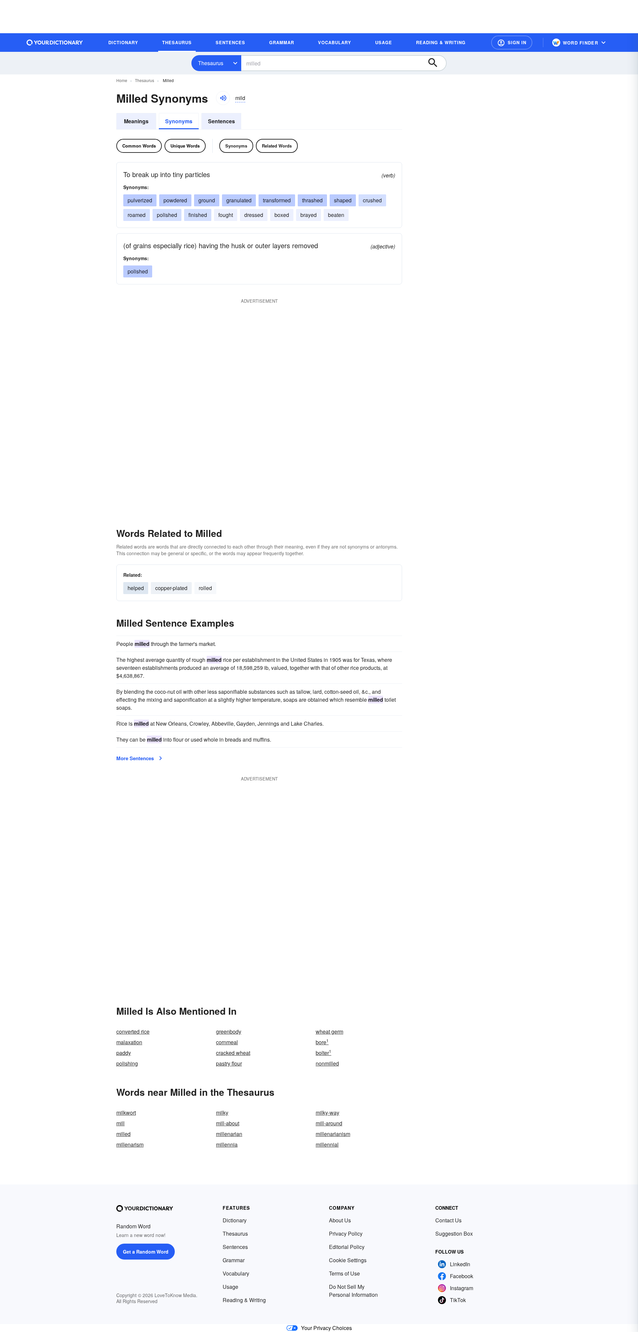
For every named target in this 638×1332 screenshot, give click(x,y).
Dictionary (235, 1220)
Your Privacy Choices (326, 1328)
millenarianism (333, 1134)
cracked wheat (233, 1053)
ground (206, 200)
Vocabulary (236, 1273)
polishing (127, 1063)
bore (322, 1042)
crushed (372, 200)
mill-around (329, 1123)
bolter (323, 1053)
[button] (511, 43)
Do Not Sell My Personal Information (353, 1290)
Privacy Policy (346, 1233)
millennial (327, 1144)
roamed (137, 215)
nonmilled (327, 1063)
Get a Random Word (145, 1251)
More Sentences (135, 758)
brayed (308, 215)
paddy (123, 1053)
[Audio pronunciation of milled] (223, 98)
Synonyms (178, 121)
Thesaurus (210, 63)
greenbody (228, 1031)
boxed (281, 215)
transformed (277, 200)
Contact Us (448, 1220)
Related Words (277, 146)
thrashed (312, 200)
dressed (253, 215)
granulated (239, 200)
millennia (227, 1144)
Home (121, 80)
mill (120, 1123)
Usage (230, 1286)
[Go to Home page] (55, 43)
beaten (336, 215)
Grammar (234, 1260)
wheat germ (329, 1031)
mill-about (227, 1123)
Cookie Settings (348, 1260)
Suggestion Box (454, 1233)
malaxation (129, 1042)
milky (222, 1112)
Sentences (221, 121)
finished (197, 215)
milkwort (126, 1112)
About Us (340, 1220)
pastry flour (229, 1063)
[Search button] (436, 63)
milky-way (327, 1112)
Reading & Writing (244, 1300)
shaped (343, 200)
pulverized (140, 200)
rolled (205, 588)
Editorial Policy (347, 1247)
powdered (175, 200)
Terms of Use (344, 1273)
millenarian (229, 1134)
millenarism (130, 1144)
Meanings (136, 121)
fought (225, 215)
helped (136, 588)
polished (167, 215)
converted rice (133, 1031)
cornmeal (227, 1042)
